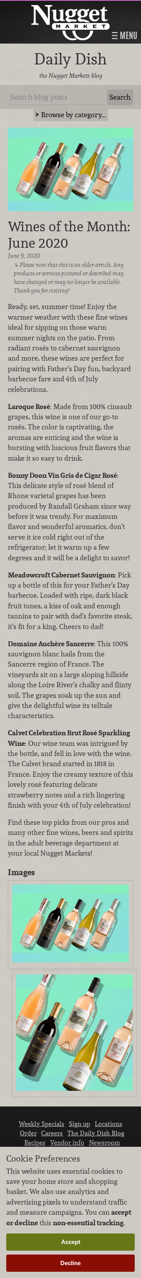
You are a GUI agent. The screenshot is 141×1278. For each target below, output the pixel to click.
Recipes (34, 1142)
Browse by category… (73, 114)
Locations (108, 1124)
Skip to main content (37, 6)
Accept (70, 1242)
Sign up (79, 1124)
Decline (70, 1263)
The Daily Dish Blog (95, 1133)
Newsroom (104, 1142)
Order (28, 1133)
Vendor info (67, 1142)
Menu (127, 35)
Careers (52, 1133)
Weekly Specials (41, 1124)
